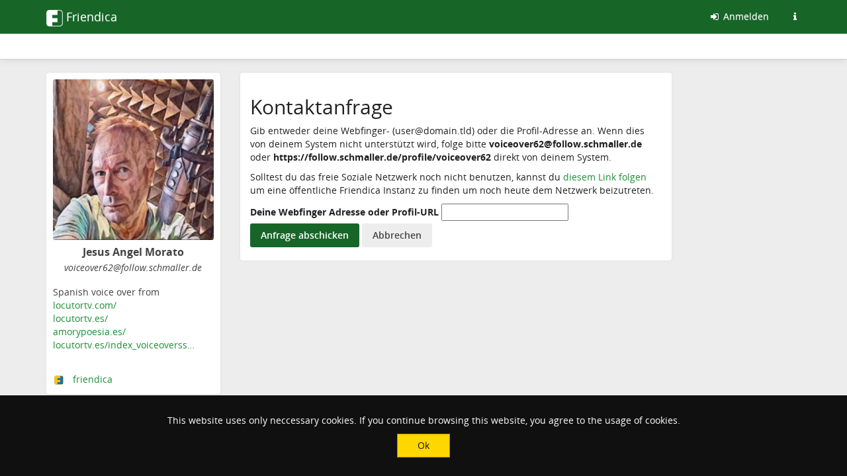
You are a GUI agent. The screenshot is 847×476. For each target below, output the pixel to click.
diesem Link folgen (604, 177)
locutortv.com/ (84, 305)
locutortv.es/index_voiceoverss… (124, 344)
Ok (423, 445)
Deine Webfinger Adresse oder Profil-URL (344, 212)
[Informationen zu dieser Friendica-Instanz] (795, 16)
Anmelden (745, 16)
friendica (92, 379)
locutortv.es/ (80, 318)
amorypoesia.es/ (89, 331)
